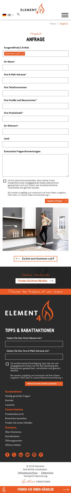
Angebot (63, 23)
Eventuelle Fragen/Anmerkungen (22, 151)
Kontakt (9, 400)
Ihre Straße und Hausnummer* (20, 100)
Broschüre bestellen (16, 418)
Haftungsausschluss (28, 472)
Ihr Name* (9, 61)
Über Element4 (13, 432)
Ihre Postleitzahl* (13, 112)
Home (53, 23)
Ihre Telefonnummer (15, 87)
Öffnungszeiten (13, 440)
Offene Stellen (13, 445)
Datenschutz (47, 472)
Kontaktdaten (12, 436)
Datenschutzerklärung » (39, 195)
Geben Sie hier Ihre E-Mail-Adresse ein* (28, 350)
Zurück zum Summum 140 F (38, 258)
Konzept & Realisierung (35, 476)
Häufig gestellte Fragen (17, 396)
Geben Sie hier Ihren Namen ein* (24, 338)
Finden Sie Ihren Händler (32, 280)
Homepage (35, 15)
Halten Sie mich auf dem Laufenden (42, 383)
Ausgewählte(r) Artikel (16, 47)
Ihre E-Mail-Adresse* (15, 74)
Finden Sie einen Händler (18, 422)
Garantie (9, 404)
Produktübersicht (14, 414)
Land (6, 138)
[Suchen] (18, 14)
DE (9, 15)
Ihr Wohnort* (11, 125)
